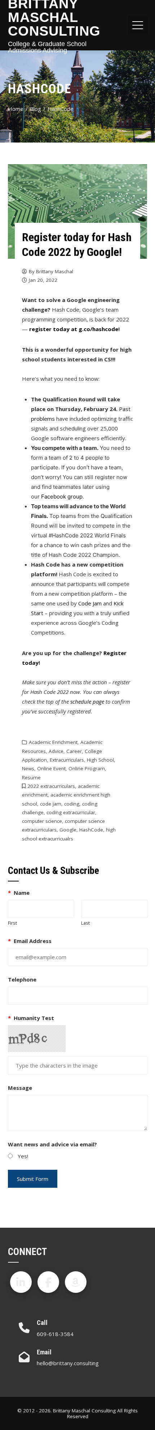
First (12, 923)
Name (19, 892)
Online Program (86, 768)
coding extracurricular (70, 812)
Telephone (22, 979)
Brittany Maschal (54, 271)
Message (20, 1087)
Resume (31, 777)
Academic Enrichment (53, 742)
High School (100, 760)
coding (71, 803)
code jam (50, 803)
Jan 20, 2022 (43, 280)
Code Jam (90, 603)
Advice (56, 751)
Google (67, 829)
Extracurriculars (67, 760)
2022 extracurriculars (51, 786)
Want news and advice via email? (52, 1144)
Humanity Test (31, 1017)
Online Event (51, 768)
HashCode (91, 829)
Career (74, 751)
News (28, 768)
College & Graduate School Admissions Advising (47, 47)
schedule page (87, 701)
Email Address (30, 940)
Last (85, 923)
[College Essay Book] (76, 1282)
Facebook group (62, 496)
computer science (42, 821)
